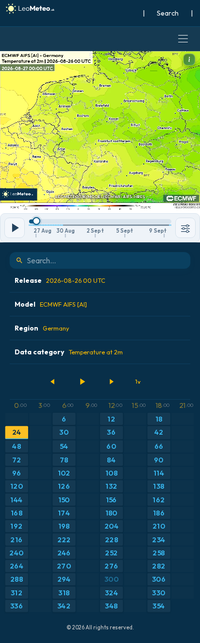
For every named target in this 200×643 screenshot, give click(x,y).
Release (60, 280)
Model (51, 304)
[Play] (82, 381)
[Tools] (185, 228)
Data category (69, 352)
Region (42, 328)
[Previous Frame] (53, 381)
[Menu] (183, 39)
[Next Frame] (111, 381)
